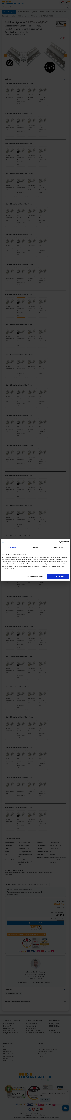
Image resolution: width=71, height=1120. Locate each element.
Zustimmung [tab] (12, 547)
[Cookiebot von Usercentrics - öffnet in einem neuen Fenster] (61, 542)
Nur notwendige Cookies (35, 576)
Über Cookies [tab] (58, 547)
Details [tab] (35, 547)
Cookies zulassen (58, 576)
